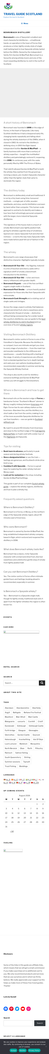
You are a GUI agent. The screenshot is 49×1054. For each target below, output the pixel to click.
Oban (22, 748)
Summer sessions (12, 762)
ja (41, 780)
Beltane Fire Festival (32, 712)
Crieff (40, 721)
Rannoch (8, 753)
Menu (26, 23)
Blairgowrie (10, 721)
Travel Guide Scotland (23, 14)
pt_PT (20, 783)
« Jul (12, 831)
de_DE (8, 780)
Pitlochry (39, 748)
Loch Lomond (10, 744)
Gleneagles (33, 730)
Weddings (23, 766)
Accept (13, 1050)
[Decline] (46, 1046)
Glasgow (22, 730)
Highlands (11, 437)
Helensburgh (10, 739)
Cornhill (31, 721)
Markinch (23, 744)
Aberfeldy (36, 708)
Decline (22, 1050)
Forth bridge (10, 730)
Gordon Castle (23, 735)
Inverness (35, 404)
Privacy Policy (34, 1050)
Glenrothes (9, 735)
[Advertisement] (24, 92)
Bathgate (17, 712)
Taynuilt (26, 762)
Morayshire (35, 744)
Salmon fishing (21, 753)
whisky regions (26, 325)
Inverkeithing (24, 739)
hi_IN (30, 780)
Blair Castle (33, 717)
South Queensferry (13, 757)
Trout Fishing (10, 766)
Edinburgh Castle (36, 726)
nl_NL (13, 783)
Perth (29, 748)
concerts (21, 721)
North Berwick (11, 748)
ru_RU (28, 783)
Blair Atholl (20, 717)
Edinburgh (21, 726)
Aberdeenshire (22, 708)
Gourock (36, 735)
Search (7, 1018)
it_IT (36, 780)
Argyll (7, 712)
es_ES (16, 780)
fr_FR (23, 780)
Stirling (27, 757)
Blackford (9, 717)
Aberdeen (9, 708)
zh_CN (36, 783)
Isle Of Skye (38, 739)
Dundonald (9, 726)
